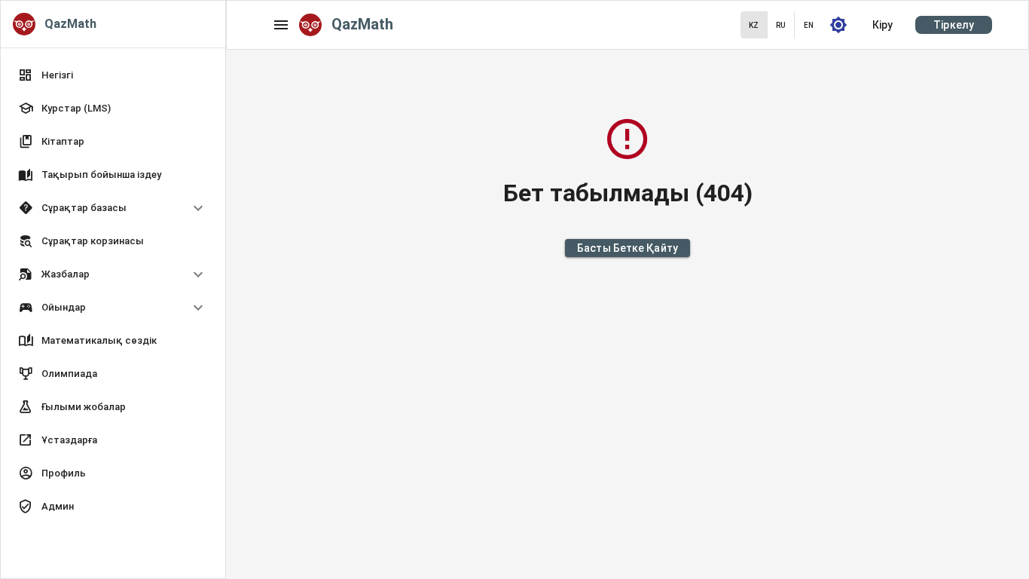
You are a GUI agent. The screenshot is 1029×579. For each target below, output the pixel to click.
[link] (113, 75)
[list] (113, 292)
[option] (113, 208)
